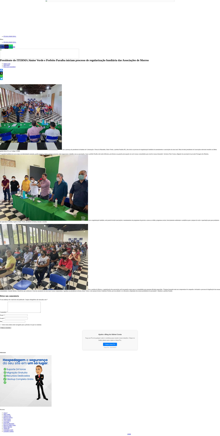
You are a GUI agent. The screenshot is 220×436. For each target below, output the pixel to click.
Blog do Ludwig (7, 417)
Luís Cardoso (7, 420)
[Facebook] (110, 70)
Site (1, 321)
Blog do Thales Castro (9, 425)
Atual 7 (5, 413)
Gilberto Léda (7, 416)
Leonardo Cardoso (8, 431)
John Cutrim (6, 414)
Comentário (3, 312)
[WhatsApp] (110, 75)
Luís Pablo (6, 422)
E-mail (2, 318)
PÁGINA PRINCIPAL (9, 36)
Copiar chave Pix (110, 344)
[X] (110, 73)
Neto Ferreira (7, 419)
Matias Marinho (7, 427)
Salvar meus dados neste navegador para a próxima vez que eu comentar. (22, 324)
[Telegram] (110, 78)
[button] (110, 39)
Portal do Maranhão (8, 423)
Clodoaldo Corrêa (8, 430)
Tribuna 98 (6, 428)
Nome (2, 315)
